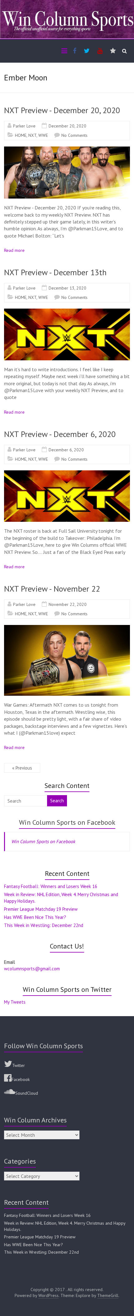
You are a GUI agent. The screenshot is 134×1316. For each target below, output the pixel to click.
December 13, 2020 (67, 288)
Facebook (21, 1079)
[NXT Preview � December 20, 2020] (67, 149)
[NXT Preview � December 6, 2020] (67, 473)
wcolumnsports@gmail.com (32, 969)
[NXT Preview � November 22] (67, 628)
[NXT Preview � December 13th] (67, 312)
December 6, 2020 (66, 450)
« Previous (22, 768)
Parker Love (24, 126)
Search (57, 801)
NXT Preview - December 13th (55, 272)
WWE (43, 135)
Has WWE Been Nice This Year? (35, 917)
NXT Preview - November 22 (52, 589)
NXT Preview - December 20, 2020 (62, 110)
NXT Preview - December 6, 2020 (60, 434)
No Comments (74, 135)
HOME (20, 135)
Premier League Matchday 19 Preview (41, 909)
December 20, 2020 (67, 126)
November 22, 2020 (68, 604)
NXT (32, 135)
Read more (14, 250)
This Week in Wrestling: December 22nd (43, 925)
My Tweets (15, 1002)
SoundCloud (26, 1093)
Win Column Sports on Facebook (67, 822)
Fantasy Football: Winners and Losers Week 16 (50, 886)
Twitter (18, 1065)
